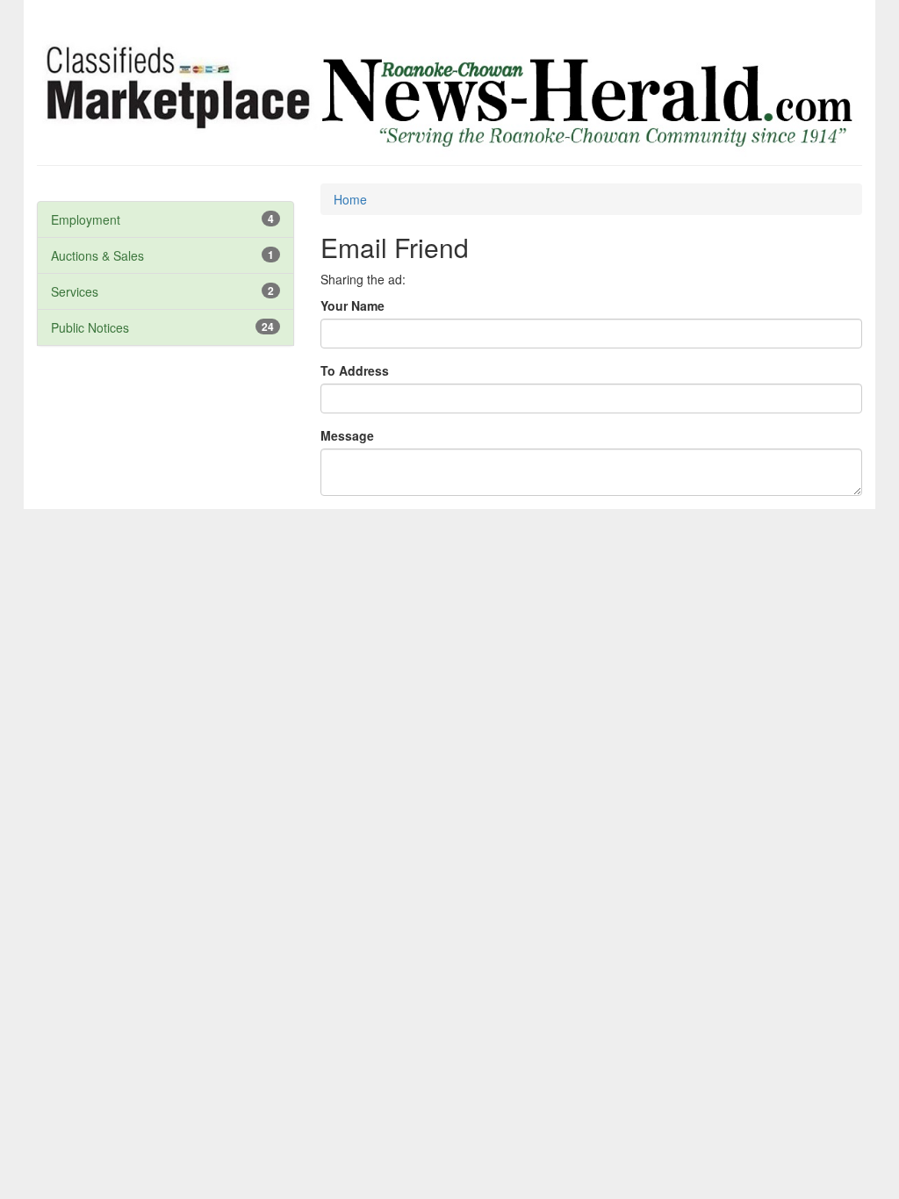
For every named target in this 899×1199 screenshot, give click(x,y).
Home (350, 199)
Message (347, 435)
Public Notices (90, 327)
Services (74, 291)
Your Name (352, 305)
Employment (85, 219)
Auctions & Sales (97, 255)
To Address (354, 370)
